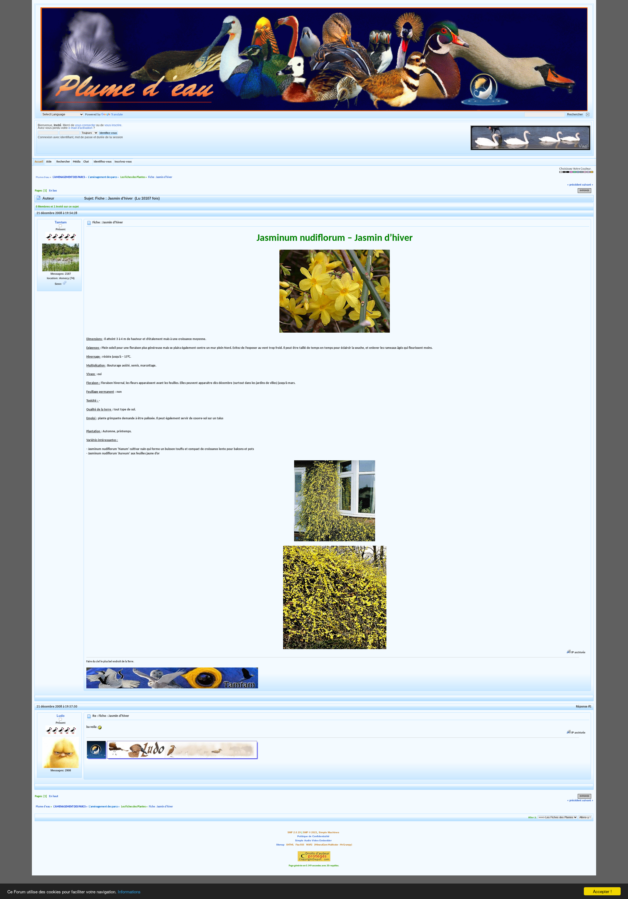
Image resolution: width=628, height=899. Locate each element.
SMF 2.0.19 (294, 832)
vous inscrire (113, 125)
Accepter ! (602, 891)
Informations (129, 891)
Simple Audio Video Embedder (313, 840)
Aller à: (532, 817)
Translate (117, 114)
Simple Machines (329, 832)
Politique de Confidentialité (313, 836)
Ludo (61, 716)
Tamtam (61, 222)
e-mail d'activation (80, 127)
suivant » (587, 184)
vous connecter (85, 125)
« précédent (574, 184)
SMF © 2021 (310, 832)
